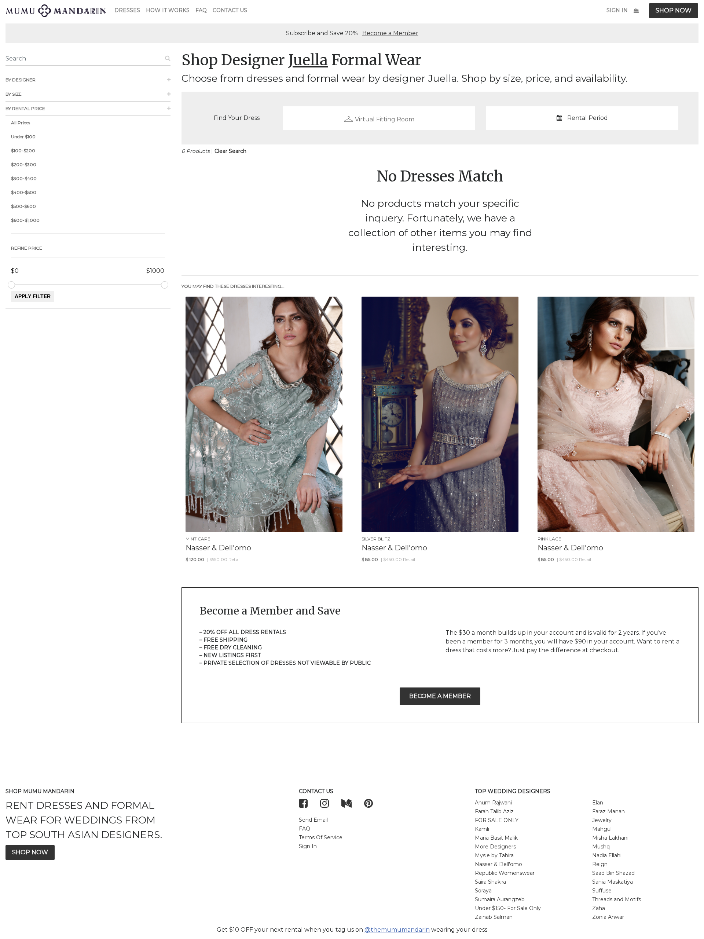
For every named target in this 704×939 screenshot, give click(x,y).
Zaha (598, 908)
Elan (597, 802)
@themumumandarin (397, 929)
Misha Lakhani (610, 838)
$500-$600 (23, 206)
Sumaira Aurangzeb (500, 899)
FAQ (201, 10)
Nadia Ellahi (607, 855)
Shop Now (674, 10)
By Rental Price (25, 108)
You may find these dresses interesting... (233, 286)
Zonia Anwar (608, 917)
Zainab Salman (494, 917)
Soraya (483, 890)
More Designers (495, 846)
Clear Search (230, 151)
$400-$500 (23, 192)
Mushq (601, 846)
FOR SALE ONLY (496, 820)
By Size (14, 94)
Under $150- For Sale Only (508, 908)
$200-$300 (23, 164)
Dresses (127, 10)
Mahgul (602, 829)
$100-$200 (23, 150)
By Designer (21, 79)
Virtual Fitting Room (384, 119)
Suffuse (602, 890)
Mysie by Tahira (494, 855)
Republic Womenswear (505, 873)
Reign (600, 864)
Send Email (313, 820)
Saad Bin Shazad (613, 873)
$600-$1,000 (25, 220)
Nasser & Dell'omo (498, 864)
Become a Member (390, 33)
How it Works (168, 10)
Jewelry (602, 820)
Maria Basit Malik (496, 838)
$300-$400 (24, 178)
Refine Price (26, 248)
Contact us (230, 10)
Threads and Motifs (616, 899)
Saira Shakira (490, 882)
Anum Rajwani (493, 802)
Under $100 (23, 136)
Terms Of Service (320, 837)
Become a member (440, 696)
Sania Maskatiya (612, 882)
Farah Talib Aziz (494, 811)
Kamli (482, 829)
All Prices (20, 122)
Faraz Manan (608, 811)
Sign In (617, 10)
